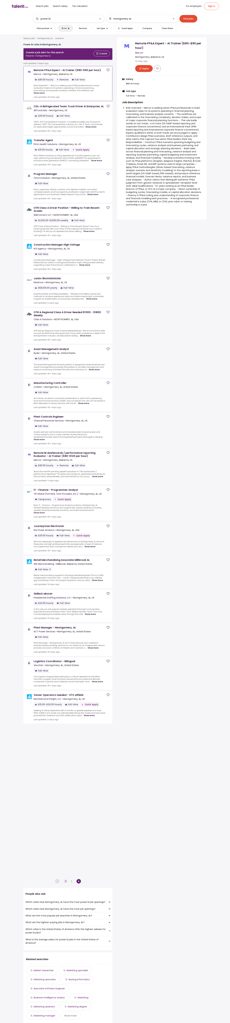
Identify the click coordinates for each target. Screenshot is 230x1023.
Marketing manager (44, 1015)
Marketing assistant (44, 1006)
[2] (79, 881)
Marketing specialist (77, 970)
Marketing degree (77, 1006)
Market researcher (44, 970)
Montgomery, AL (45, 38)
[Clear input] (100, 18)
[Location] (139, 18)
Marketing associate (45, 979)
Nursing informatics (79, 979)
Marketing (83, 997)
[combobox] (68, 18)
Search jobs (29, 38)
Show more (39, 93)
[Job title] (66, 18)
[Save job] (108, 70)
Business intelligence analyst (49, 997)
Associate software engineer (49, 988)
